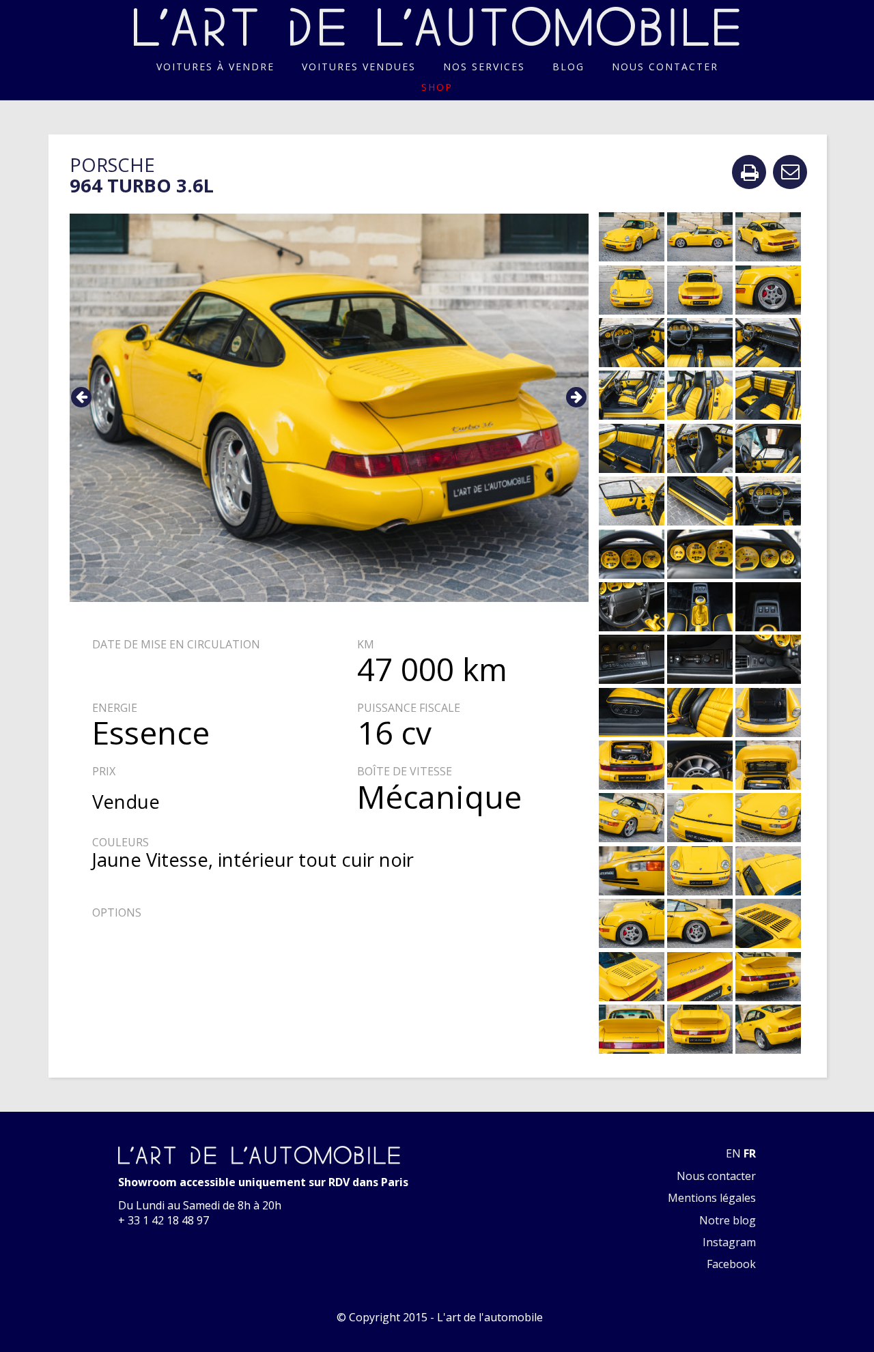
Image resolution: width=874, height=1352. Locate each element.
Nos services (484, 66)
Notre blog (727, 1220)
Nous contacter (665, 66)
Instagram (729, 1242)
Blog (568, 66)
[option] (329, 408)
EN (733, 1153)
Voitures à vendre (215, 66)
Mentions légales (712, 1197)
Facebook (731, 1263)
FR (750, 1153)
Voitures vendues (359, 66)
